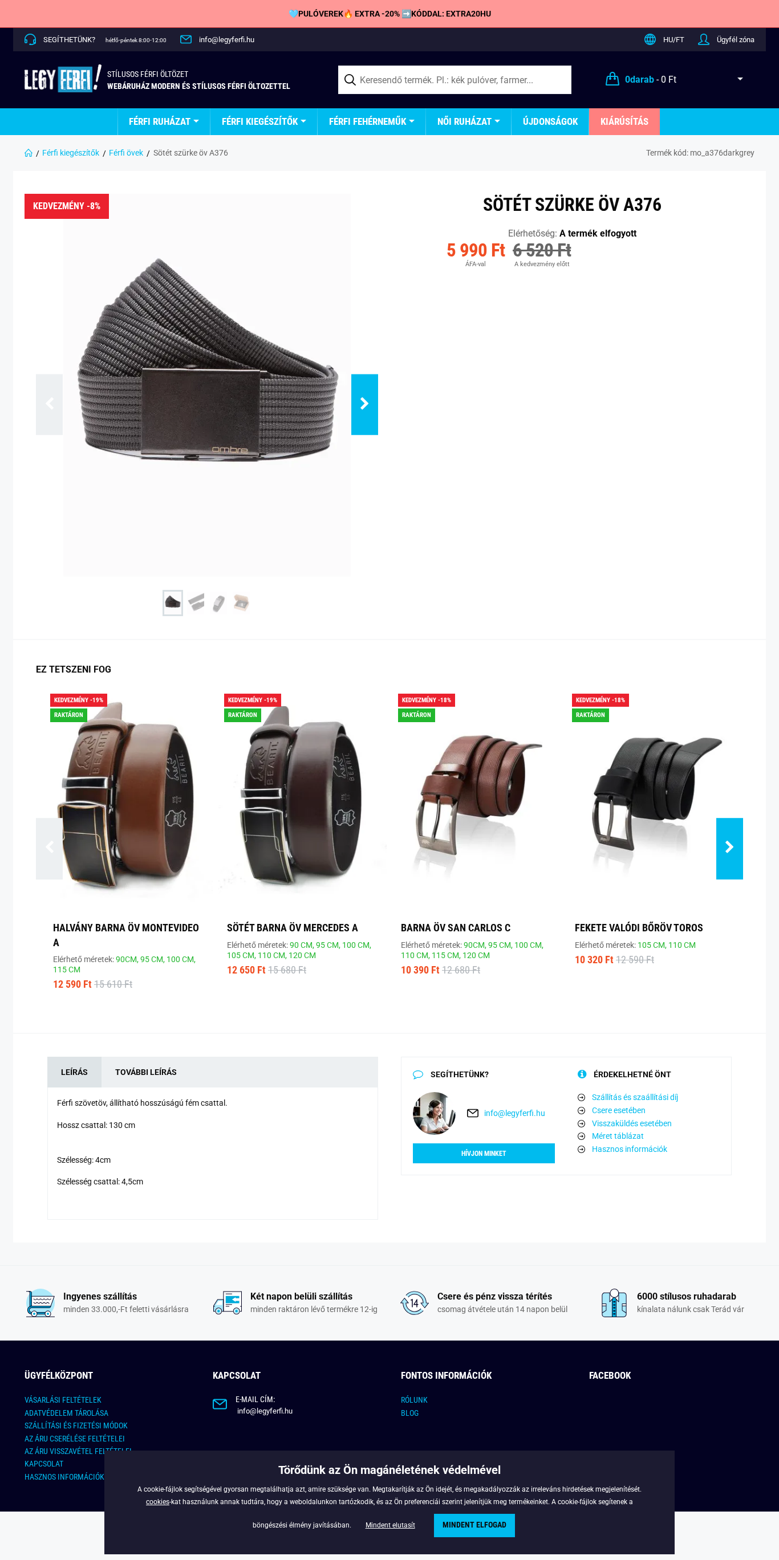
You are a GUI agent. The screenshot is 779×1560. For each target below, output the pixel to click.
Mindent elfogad (474, 1525)
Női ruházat (464, 121)
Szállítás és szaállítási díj (635, 1097)
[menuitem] (163, 121)
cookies (157, 1502)
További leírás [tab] (146, 1072)
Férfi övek (126, 152)
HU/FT (673, 39)
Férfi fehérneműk (367, 121)
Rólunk (414, 1399)
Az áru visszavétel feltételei (78, 1451)
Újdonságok (550, 121)
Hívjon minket (483, 1154)
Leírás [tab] (74, 1072)
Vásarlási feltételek (63, 1399)
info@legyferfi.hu (226, 39)
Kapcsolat (44, 1463)
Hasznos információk (629, 1149)
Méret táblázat (618, 1136)
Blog (410, 1413)
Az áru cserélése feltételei (75, 1438)
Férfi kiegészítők (260, 121)
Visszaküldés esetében (632, 1123)
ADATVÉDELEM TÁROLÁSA (66, 1413)
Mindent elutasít (390, 1525)
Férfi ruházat (159, 121)
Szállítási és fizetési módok (76, 1425)
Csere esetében (619, 1110)
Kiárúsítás (624, 121)
